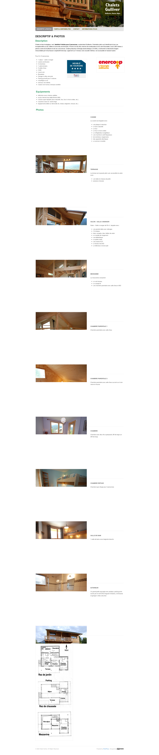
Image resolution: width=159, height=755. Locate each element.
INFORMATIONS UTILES (89, 29)
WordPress (106, 749)
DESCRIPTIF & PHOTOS (44, 29)
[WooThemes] (120, 749)
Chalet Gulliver (38, 20)
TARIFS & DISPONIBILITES (62, 29)
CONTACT (76, 29)
